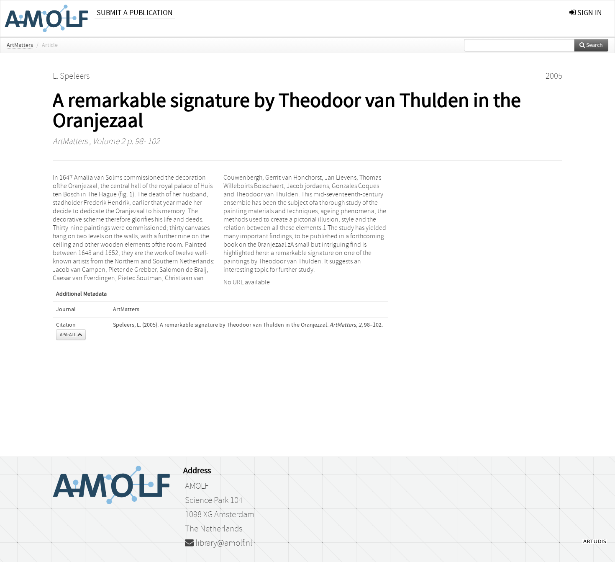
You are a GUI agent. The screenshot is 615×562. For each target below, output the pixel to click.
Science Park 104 (214, 500)
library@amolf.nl (223, 543)
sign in (589, 12)
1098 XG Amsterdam (219, 515)
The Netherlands (213, 529)
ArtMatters (20, 45)
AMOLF (197, 486)
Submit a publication (135, 12)
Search (594, 45)
